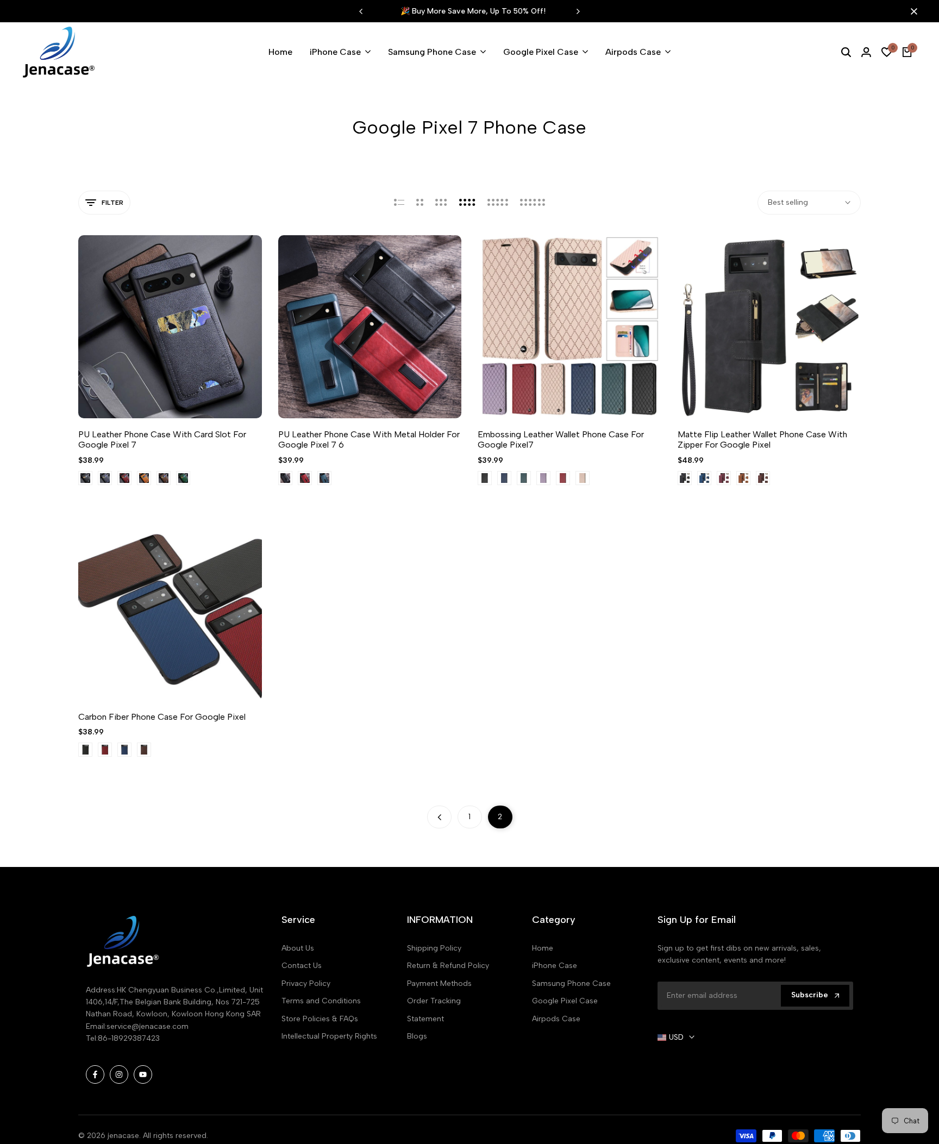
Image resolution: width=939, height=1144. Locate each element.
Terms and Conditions (321, 1000)
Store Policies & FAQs (319, 1018)
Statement (425, 1018)
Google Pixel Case (565, 1000)
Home (542, 948)
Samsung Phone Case (571, 983)
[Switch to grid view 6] (532, 203)
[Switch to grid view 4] (467, 203)
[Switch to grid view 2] (420, 203)
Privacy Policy (305, 983)
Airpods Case (556, 1018)
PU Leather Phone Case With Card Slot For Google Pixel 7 (162, 439)
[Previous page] (439, 817)
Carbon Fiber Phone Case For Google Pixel (162, 717)
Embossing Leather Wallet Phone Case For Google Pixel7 (561, 439)
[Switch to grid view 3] (441, 203)
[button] (157, 389)
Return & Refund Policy (448, 965)
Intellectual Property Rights (329, 1036)
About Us (297, 948)
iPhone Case (554, 965)
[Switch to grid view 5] (498, 203)
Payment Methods (439, 983)
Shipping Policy (434, 948)
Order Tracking (434, 1000)
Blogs (417, 1036)
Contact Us (301, 965)
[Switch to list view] (399, 203)
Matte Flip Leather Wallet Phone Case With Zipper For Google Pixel (762, 439)
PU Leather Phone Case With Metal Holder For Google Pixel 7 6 (369, 439)
